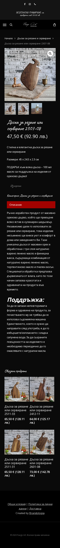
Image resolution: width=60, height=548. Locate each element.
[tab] (31, 204)
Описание (15, 205)
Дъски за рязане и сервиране (34, 38)
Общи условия (17, 504)
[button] (50, 53)
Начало (8, 38)
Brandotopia (36, 513)
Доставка (35, 508)
